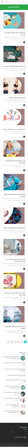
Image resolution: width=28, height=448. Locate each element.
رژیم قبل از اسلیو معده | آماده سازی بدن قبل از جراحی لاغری (15, 369)
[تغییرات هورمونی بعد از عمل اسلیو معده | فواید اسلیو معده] (14, 182)
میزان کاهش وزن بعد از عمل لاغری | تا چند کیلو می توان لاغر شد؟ (11, 357)
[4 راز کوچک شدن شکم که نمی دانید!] (14, 85)
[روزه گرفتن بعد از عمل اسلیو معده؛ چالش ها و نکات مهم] (14, 20)
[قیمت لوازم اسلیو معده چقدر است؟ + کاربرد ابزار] (14, 54)
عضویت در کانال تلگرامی (19, 437)
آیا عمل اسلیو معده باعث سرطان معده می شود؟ (14, 228)
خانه (26, 431)
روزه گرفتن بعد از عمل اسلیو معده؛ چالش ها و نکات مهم (12, 386)
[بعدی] (8, 342)
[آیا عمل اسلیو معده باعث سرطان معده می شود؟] (14, 215)
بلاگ (13, 431)
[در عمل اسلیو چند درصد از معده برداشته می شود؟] (14, 117)
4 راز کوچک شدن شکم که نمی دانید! (17, 98)
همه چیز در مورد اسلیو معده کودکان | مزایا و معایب (15, 380)
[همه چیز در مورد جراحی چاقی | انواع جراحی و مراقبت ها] (14, 314)
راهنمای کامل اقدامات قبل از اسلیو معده (16, 375)
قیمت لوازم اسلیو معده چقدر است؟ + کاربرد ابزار (14, 66)
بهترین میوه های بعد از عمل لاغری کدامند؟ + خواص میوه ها (12, 411)
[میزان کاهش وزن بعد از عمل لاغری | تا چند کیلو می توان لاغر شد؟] (23, 358)
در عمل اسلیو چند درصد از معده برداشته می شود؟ (14, 129)
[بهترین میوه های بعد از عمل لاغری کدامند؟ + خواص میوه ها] (14, 148)
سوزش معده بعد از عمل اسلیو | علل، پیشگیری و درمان (14, 363)
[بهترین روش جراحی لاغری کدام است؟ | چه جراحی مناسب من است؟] (14, 247)
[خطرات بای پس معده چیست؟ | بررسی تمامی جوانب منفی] (14, 280)
